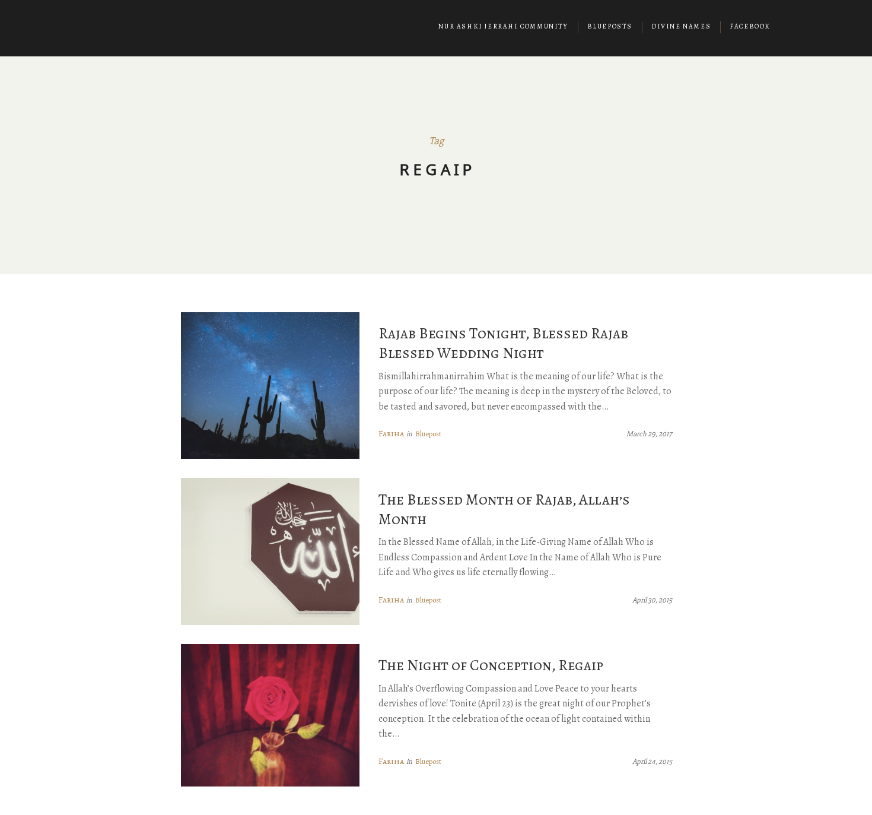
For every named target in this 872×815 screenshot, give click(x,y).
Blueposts (609, 26)
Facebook (750, 26)
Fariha (391, 433)
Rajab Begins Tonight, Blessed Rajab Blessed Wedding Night (503, 343)
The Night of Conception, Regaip (490, 665)
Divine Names (681, 26)
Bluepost (428, 434)
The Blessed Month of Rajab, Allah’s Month (504, 509)
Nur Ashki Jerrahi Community (503, 26)
